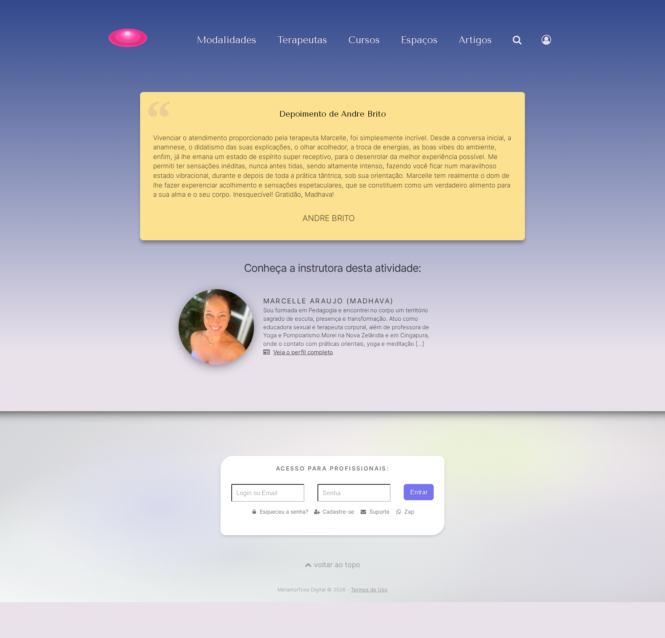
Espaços (419, 40)
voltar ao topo (337, 565)
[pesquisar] (517, 47)
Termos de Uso (369, 589)
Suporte (379, 511)
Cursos (364, 40)
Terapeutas (302, 40)
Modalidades (226, 40)
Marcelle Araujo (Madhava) (328, 301)
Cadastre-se (338, 511)
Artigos (475, 40)
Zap (409, 511)
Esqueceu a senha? (284, 511)
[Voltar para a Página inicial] (128, 37)
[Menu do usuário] (547, 47)
